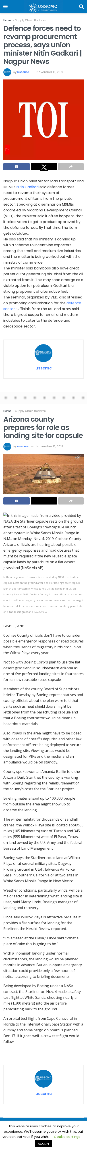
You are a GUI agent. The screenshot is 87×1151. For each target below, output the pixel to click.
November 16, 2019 (50, 72)
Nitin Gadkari (27, 187)
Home (7, 20)
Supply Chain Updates (30, 20)
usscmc (23, 72)
